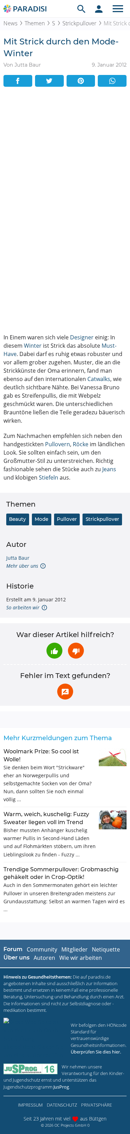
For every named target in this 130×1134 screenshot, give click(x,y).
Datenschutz (62, 1105)
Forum (13, 949)
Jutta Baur (17, 558)
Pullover (67, 519)
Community (42, 949)
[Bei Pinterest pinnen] (81, 81)
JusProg (61, 1087)
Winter (33, 345)
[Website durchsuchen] (81, 8)
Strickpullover (79, 23)
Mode (41, 519)
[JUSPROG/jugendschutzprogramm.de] (30, 1069)
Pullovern (57, 444)
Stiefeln (48, 477)
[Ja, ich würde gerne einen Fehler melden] (65, 692)
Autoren (44, 958)
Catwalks (98, 379)
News (10, 23)
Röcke (80, 444)
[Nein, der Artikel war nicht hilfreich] (76, 651)
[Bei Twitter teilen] (49, 81)
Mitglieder (74, 949)
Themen (35, 23)
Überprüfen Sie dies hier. (96, 1052)
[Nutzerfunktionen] (98, 8)
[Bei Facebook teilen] (17, 81)
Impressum (30, 1105)
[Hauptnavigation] (118, 8)
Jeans (109, 469)
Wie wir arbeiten (80, 958)
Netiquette (106, 949)
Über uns (16, 957)
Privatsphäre (96, 1105)
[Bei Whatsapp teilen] (112, 81)
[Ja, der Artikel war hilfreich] (54, 651)
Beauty (17, 519)
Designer (82, 337)
